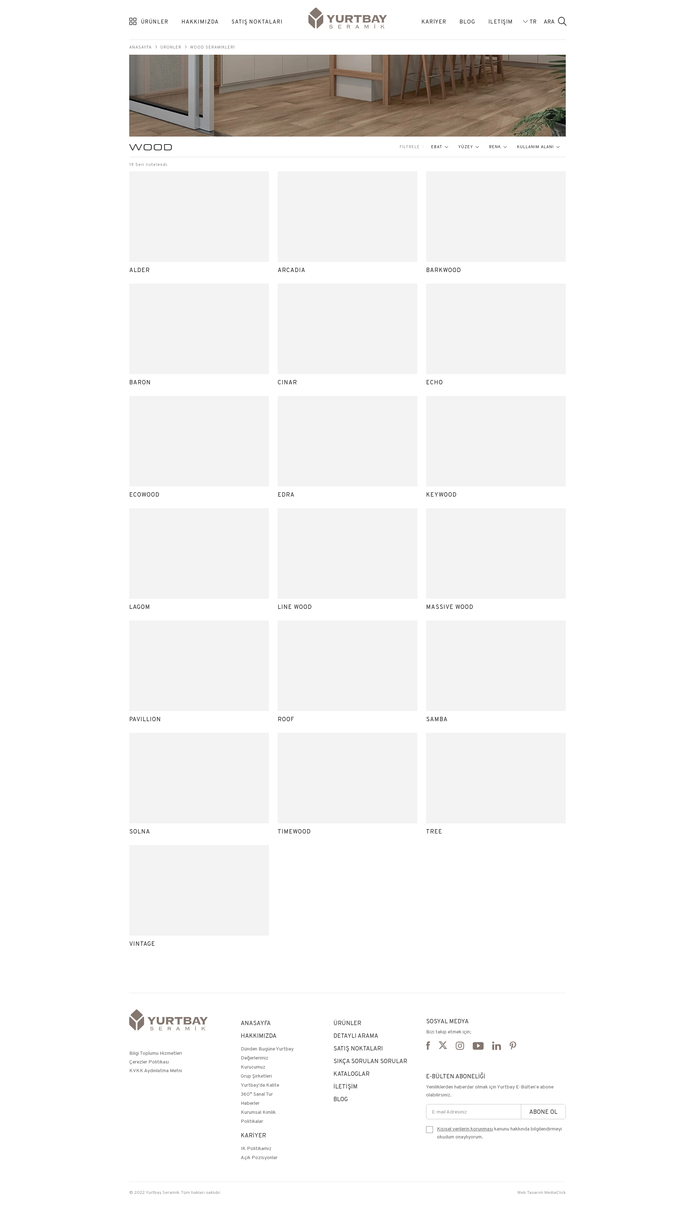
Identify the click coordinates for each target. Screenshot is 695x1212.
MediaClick (555, 1192)
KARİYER (433, 21)
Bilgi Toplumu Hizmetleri (155, 1053)
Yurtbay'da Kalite (260, 1085)
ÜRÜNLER (154, 21)
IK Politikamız (256, 1148)
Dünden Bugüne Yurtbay (267, 1048)
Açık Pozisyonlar (259, 1157)
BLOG (467, 21)
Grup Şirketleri (256, 1076)
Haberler (250, 1103)
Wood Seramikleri (212, 47)
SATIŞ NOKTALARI (257, 21)
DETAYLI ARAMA (355, 1036)
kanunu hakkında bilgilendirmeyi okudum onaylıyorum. (499, 1132)
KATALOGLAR (351, 1074)
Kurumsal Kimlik (258, 1112)
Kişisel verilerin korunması (465, 1128)
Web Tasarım (530, 1192)
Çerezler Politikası (149, 1061)
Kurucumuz (253, 1066)
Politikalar (252, 1121)
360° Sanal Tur (257, 1094)
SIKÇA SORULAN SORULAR (370, 1061)
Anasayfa (140, 47)
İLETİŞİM (500, 21)
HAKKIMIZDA (200, 21)
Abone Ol (543, 1112)
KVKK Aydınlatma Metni (155, 1070)
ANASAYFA (256, 1023)
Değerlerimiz (254, 1057)
